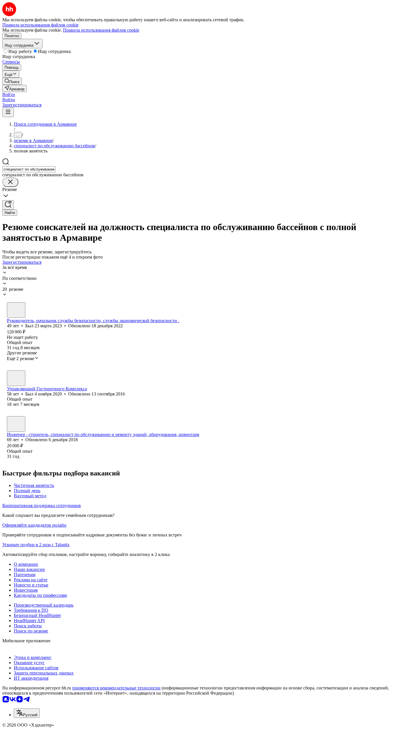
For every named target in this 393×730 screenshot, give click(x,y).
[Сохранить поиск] (8, 205)
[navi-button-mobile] (8, 112)
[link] (12, 81)
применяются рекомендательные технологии (116, 687)
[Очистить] (10, 182)
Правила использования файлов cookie (101, 30)
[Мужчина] (16, 310)
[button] (8, 94)
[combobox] (29, 169)
